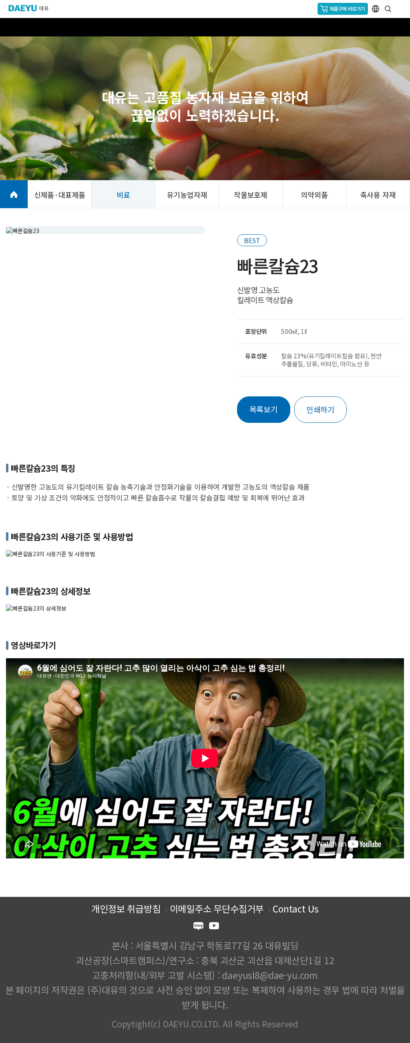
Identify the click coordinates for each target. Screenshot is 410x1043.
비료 (123, 194)
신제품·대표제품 (60, 194)
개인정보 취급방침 (125, 908)
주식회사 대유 (32, 8)
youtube (214, 927)
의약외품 (314, 194)
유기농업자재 (187, 194)
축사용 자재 (378, 194)
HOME (14, 194)
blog (198, 927)
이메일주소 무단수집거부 (217, 908)
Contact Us (295, 908)
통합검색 (388, 9)
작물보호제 (250, 194)
